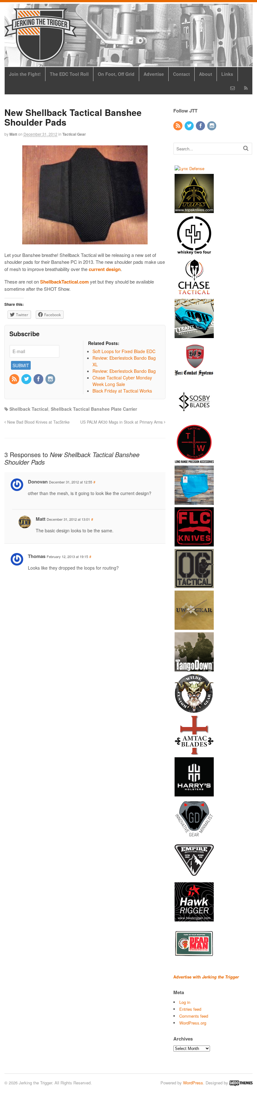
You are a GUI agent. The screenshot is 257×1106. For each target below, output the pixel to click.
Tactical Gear (74, 134)
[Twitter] (26, 379)
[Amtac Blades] (194, 752)
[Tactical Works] (194, 460)
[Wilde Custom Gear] (194, 710)
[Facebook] (39, 379)
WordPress (193, 1083)
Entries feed (190, 1009)
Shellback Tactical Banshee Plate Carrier (94, 409)
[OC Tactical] (194, 585)
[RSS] (14, 379)
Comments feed (193, 1016)
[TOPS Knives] (194, 210)
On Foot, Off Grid (116, 74)
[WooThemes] (241, 1083)
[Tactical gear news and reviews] (40, 58)
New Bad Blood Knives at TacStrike (38, 422)
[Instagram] (50, 379)
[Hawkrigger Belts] (194, 918)
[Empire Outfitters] (194, 877)
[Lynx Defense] (189, 168)
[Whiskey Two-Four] (194, 252)
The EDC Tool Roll (69, 74)
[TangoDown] (194, 668)
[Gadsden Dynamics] (194, 835)
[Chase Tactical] (194, 293)
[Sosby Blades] (194, 418)
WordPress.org (192, 1023)
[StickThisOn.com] (194, 960)
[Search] (246, 148)
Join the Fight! (25, 74)
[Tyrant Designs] (194, 335)
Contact (181, 74)
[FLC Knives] (194, 543)
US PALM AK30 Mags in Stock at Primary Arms (122, 422)
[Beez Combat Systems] (194, 377)
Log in (184, 1002)
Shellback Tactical (28, 409)
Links (227, 74)
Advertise (154, 74)
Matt (13, 134)
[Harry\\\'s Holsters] (194, 793)
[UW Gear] (194, 627)
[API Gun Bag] (194, 502)
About (205, 74)
